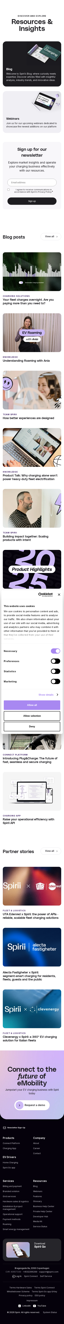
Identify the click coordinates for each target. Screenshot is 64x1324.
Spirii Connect (31, 1276)
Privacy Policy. (45, 192)
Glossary (37, 1201)
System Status (50, 1312)
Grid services (9, 1196)
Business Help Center (43, 1206)
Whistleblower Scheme (18, 1291)
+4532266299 (30, 1272)
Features (37, 1196)
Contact (37, 1153)
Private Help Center (42, 1211)
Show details (46, 694)
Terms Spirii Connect (44, 1287)
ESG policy (40, 1295)
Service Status (40, 1226)
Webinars (37, 1191)
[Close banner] (59, 595)
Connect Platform (11, 1143)
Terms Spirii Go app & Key (44, 1291)
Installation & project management (12, 1207)
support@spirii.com (48, 1272)
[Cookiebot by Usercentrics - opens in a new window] (39, 595)
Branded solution (11, 1191)
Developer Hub (40, 1216)
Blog (35, 1186)
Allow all (32, 705)
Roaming (7, 1224)
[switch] (55, 661)
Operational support (12, 1214)
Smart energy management (16, 1229)
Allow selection (32, 715)
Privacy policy (25, 1295)
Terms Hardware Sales (20, 1287)
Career (36, 1148)
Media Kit (37, 1221)
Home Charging (10, 1162)
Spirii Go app (9, 1167)
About (36, 1143)
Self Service (46, 1276)
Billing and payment (12, 1186)
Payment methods (12, 1219)
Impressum (32, 1300)
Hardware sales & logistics (16, 1201)
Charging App (9, 1148)
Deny (32, 726)
